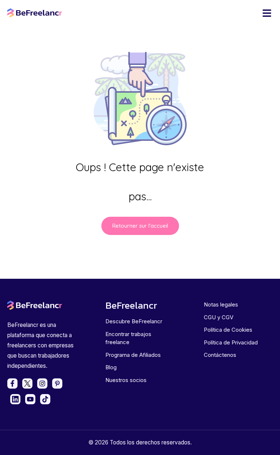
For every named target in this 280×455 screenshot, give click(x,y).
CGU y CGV (218, 317)
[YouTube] (30, 399)
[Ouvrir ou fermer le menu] (267, 13)
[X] (27, 383)
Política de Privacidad (231, 342)
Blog (111, 367)
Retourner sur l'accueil (140, 225)
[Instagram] (42, 383)
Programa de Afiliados (133, 354)
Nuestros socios (126, 380)
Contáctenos (220, 354)
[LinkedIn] (15, 399)
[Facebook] (12, 383)
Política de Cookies (228, 329)
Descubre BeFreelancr (133, 321)
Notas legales (221, 304)
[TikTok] (45, 399)
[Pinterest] (57, 383)
